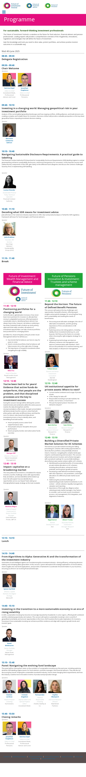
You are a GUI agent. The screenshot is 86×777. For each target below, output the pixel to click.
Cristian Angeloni (24, 696)
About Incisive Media (35, 757)
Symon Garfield (9, 589)
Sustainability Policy (48, 759)
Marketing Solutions (19, 757)
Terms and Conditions (51, 757)
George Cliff (11, 453)
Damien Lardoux (9, 696)
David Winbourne (9, 644)
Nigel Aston (52, 520)
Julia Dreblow (9, 237)
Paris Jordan (39, 695)
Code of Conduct (67, 757)
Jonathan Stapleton (24, 89)
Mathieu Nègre (11, 506)
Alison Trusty (67, 520)
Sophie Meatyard (55, 696)
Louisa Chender (9, 190)
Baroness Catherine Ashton (9, 140)
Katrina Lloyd (9, 88)
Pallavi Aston (52, 369)
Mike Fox (11, 371)
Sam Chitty (67, 425)
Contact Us (7, 757)
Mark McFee (52, 425)
